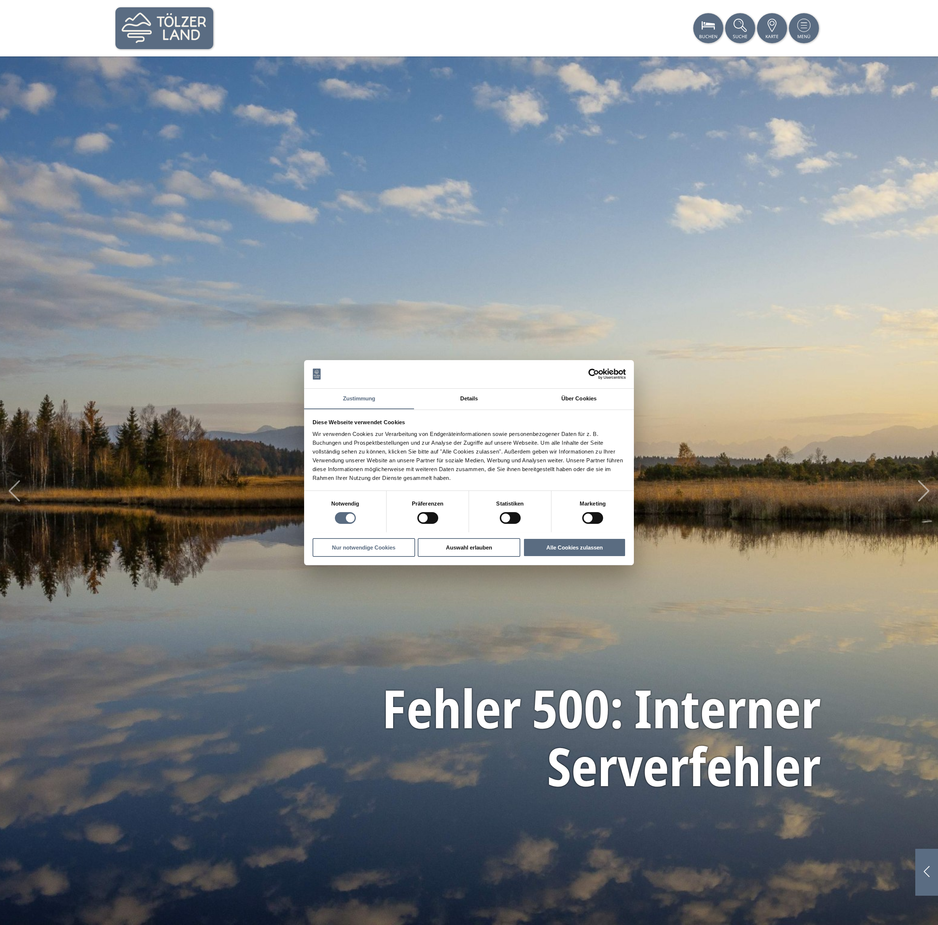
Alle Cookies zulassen (574, 547)
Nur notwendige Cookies (363, 547)
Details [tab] (469, 398)
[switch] (427, 518)
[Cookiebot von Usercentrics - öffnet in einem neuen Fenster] (594, 374)
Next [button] (923, 491)
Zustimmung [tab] (359, 398)
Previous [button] (14, 491)
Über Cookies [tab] (579, 398)
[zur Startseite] (164, 28)
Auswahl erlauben (469, 547)
